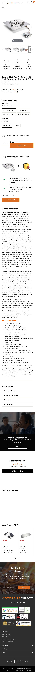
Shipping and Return (11, 395)
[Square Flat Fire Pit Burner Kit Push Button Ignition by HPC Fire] (8, 49)
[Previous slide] (3, 26)
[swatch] (16, 49)
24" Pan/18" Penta (23, 110)
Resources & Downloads (12, 391)
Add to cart (10, 200)
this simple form (13, 317)
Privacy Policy (9, 670)
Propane (16, 125)
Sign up (23, 587)
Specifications (8, 386)
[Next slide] (31, 26)
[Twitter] (21, 603)
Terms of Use (20, 670)
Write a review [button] (17, 471)
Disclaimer (7, 400)
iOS (13, 376)
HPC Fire (6, 82)
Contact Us (17, 446)
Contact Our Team (7, 636)
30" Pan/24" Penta (8, 114)
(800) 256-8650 (6, 634)
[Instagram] (11, 603)
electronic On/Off (17, 266)
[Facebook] (14, 603)
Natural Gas (6, 125)
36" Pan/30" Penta (23, 114)
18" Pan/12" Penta (8, 110)
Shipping (12, 142)
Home (3, 7)
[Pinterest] (17, 603)
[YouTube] (24, 603)
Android (6, 376)
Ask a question (9, 404)
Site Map (28, 670)
